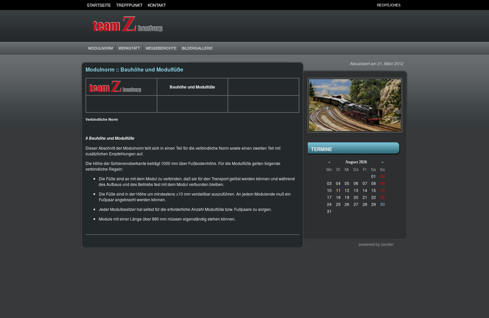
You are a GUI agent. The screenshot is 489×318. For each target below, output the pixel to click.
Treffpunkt (129, 5)
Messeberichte (161, 48)
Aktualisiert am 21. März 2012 (377, 63)
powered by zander (376, 244)
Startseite (99, 5)
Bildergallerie (197, 48)
